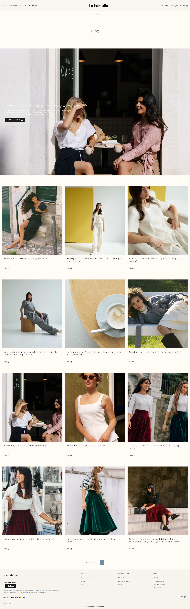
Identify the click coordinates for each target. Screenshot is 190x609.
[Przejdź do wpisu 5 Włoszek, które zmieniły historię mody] (32, 407)
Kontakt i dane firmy (87, 578)
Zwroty (119, 584)
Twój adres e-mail (10, 582)
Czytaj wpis (14, 120)
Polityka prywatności (160, 578)
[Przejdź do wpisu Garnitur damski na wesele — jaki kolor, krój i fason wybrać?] (158, 220)
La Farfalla (92, 14)
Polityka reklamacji (160, 584)
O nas (83, 581)
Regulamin (157, 588)
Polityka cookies (159, 581)
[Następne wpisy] (97, 562)
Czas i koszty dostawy (124, 581)
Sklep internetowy (94, 606)
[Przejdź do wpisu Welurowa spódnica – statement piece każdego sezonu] (158, 407)
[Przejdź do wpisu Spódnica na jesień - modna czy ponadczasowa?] (158, 313)
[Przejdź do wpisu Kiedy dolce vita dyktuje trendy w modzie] (32, 220)
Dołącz (11, 586)
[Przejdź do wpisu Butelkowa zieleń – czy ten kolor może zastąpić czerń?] (95, 501)
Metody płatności (122, 578)
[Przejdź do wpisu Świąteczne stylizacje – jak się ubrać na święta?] (32, 501)
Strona (88, 562)
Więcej (6, 268)
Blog (82, 584)
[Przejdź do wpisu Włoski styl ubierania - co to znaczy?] (95, 407)
